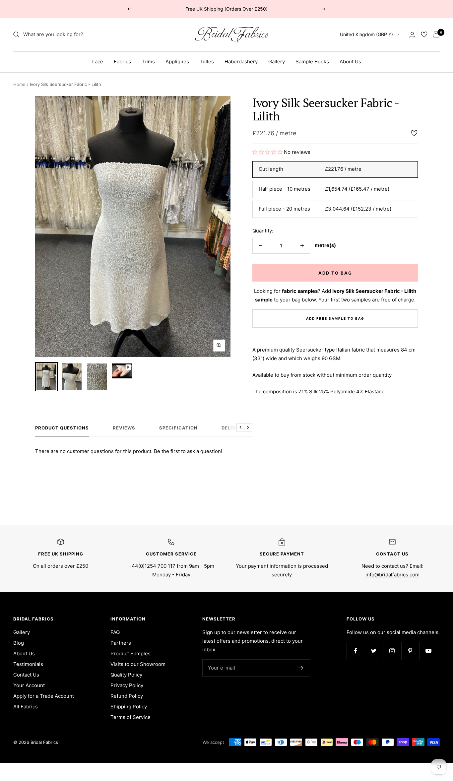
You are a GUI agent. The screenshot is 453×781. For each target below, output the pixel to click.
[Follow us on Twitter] (374, 651)
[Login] (412, 34)
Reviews (124, 427)
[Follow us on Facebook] (356, 651)
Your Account (29, 685)
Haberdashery (241, 61)
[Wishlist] (424, 34)
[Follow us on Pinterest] (410, 651)
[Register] (300, 668)
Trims (148, 61)
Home (19, 84)
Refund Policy (126, 696)
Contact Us (26, 675)
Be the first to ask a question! (188, 451)
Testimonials (28, 664)
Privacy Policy (126, 685)
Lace (97, 61)
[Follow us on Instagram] (392, 651)
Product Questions (62, 427)
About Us (350, 61)
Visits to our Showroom (137, 664)
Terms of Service (130, 717)
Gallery (276, 61)
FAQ (115, 632)
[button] (268, 152)
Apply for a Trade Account (43, 696)
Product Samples (130, 653)
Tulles (207, 61)
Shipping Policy (128, 706)
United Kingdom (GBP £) (366, 34)
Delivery (233, 427)
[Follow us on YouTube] (429, 651)
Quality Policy (126, 675)
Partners (120, 643)
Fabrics (122, 61)
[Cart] (436, 34)
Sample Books (312, 61)
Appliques (177, 61)
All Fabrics (25, 706)
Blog (18, 643)
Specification (178, 427)
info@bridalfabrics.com (392, 574)
